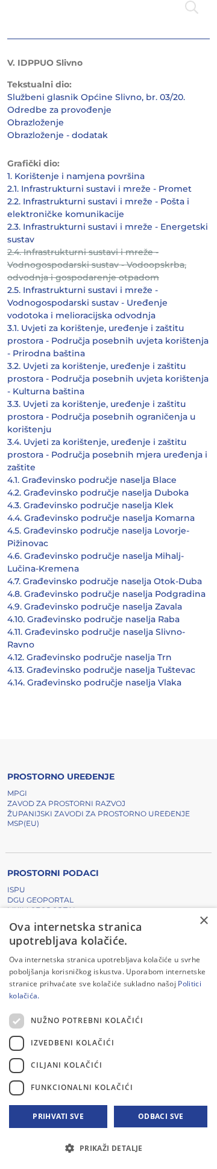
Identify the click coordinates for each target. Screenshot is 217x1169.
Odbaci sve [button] (161, 1116)
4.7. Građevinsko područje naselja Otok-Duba (104, 581)
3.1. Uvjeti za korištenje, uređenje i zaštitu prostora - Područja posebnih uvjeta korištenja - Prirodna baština (108, 341)
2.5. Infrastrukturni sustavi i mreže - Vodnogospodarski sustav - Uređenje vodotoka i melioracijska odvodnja (87, 303)
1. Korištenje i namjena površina (76, 176)
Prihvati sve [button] (58, 1116)
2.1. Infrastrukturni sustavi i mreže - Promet (99, 188)
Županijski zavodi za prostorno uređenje (98, 813)
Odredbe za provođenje (59, 109)
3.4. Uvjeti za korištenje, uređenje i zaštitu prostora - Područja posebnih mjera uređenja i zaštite (107, 454)
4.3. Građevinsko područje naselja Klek (90, 505)
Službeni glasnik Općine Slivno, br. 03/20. (96, 97)
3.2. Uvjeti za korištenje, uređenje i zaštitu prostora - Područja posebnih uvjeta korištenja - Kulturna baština (108, 379)
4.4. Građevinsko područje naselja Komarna (101, 517)
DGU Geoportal (40, 899)
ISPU (16, 889)
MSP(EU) (23, 823)
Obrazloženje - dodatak (57, 135)
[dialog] (108, 1038)
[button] (108, 1148)
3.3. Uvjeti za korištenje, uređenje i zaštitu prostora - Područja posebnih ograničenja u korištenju (101, 417)
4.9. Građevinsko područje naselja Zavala (94, 606)
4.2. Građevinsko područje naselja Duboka (98, 492)
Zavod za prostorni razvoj (66, 803)
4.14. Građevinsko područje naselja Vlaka (94, 682)
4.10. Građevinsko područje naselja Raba (93, 619)
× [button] (203, 920)
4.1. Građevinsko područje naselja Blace (92, 479)
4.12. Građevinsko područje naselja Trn (89, 657)
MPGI (17, 793)
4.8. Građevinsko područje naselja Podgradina (106, 593)
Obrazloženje (35, 122)
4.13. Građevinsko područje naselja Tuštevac (101, 669)
